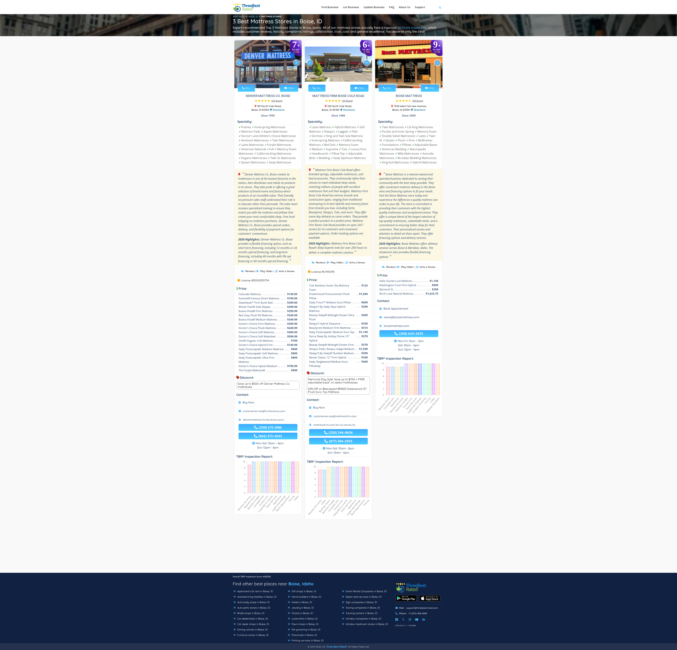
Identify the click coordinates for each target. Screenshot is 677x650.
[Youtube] (416, 619)
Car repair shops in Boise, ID (253, 624)
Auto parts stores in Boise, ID (253, 607)
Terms (412, 626)
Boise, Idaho (301, 583)
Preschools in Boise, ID (304, 635)
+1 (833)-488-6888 (417, 613)
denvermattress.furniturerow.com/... (264, 419)
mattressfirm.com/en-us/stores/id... (334, 424)
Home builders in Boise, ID (306, 596)
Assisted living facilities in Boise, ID (256, 596)
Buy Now (248, 402)
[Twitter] (403, 619)
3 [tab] (267, 79)
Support (420, 7)
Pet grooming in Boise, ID (305, 629)
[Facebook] (396, 619)
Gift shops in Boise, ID (303, 591)
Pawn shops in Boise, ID (304, 624)
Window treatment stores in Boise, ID (366, 624)
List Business (351, 7)
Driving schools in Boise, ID (252, 629)
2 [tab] (264, 79)
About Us (404, 7)
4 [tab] (270, 79)
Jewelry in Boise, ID (302, 607)
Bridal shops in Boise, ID (250, 613)
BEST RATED (239, 16)
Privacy (400, 626)
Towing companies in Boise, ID (362, 607)
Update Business (374, 7)
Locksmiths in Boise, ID (304, 618)
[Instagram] (410, 619)
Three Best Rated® (336, 646)
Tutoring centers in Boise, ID (361, 613)
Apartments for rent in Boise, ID (255, 591)
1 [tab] (262, 79)
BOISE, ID (253, 16)
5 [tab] (273, 79)
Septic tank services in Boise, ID (363, 596)
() (277, 100)
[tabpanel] (268, 64)
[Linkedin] (423, 619)
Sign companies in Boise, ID (361, 602)
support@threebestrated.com (422, 607)
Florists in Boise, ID (302, 613)
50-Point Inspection (411, 28)
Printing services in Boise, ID (307, 640)
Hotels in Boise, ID (301, 602)
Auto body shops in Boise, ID (253, 602)
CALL (248, 88)
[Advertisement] (338, 548)
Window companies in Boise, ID (363, 618)
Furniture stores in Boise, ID (253, 635)
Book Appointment (395, 308)
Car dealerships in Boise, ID (252, 618)
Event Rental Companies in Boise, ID (366, 591)
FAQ (391, 7)
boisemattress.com (396, 326)
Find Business (329, 7)
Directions (278, 109)
